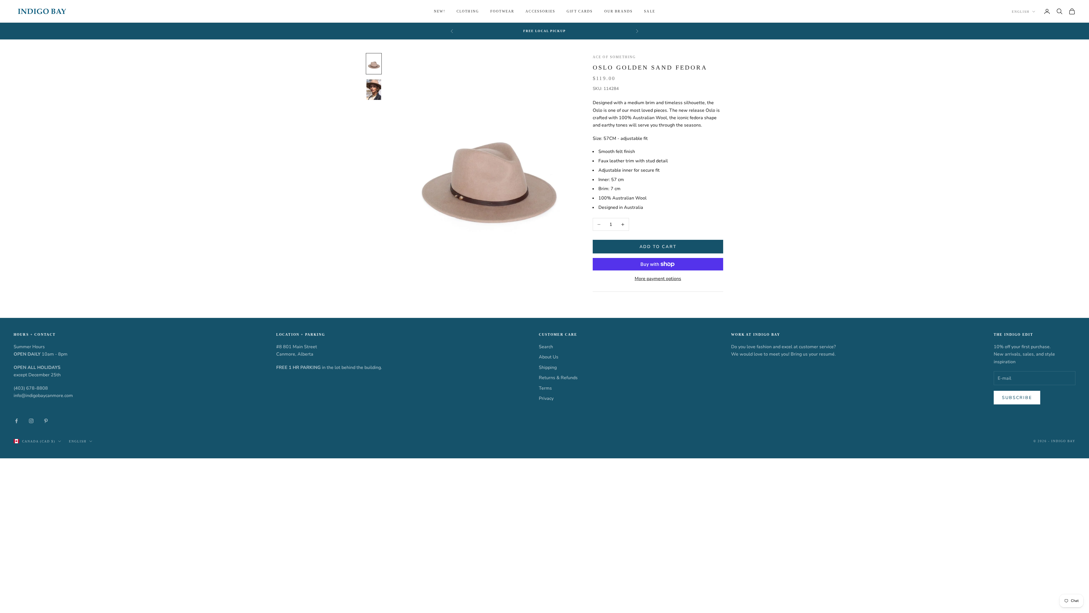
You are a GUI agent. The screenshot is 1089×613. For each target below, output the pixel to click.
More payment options (658, 279)
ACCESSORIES (540, 11)
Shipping (548, 367)
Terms (545, 388)
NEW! (439, 11)
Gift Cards (580, 11)
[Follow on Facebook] (16, 421)
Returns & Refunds (558, 378)
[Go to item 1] (374, 64)
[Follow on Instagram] (31, 421)
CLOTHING (468, 11)
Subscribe (1017, 397)
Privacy (546, 398)
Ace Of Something (614, 57)
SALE (649, 11)
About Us (548, 357)
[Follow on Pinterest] (46, 421)
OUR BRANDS (618, 11)
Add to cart (658, 246)
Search (546, 347)
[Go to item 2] (374, 89)
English (1020, 11)
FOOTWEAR (502, 11)
